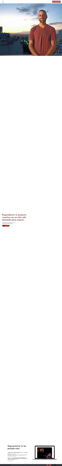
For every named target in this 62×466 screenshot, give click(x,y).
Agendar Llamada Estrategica (56, 1)
